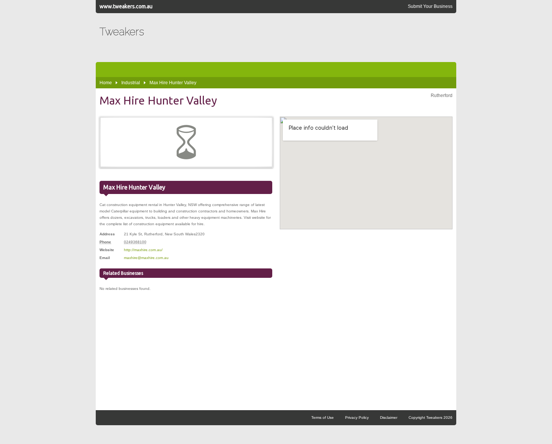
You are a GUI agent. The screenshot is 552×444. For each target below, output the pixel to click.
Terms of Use (322, 417)
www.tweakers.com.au (126, 6)
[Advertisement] (315, 38)
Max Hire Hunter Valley (172, 82)
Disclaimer (388, 417)
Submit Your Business (430, 6)
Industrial (130, 82)
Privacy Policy (357, 417)
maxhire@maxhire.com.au (146, 258)
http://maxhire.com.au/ (143, 250)
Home (106, 82)
